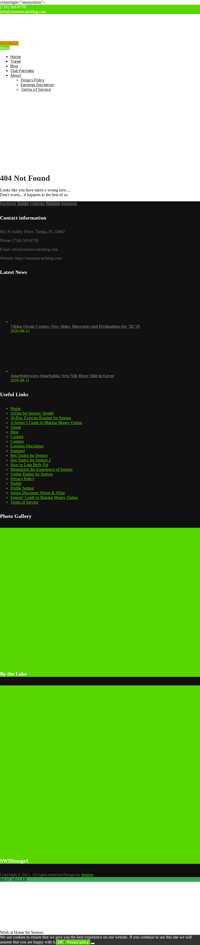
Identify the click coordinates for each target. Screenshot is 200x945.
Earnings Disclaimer (37, 84)
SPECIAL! (9, 43)
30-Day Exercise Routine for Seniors (40, 418)
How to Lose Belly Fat (29, 464)
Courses (17, 441)
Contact (16, 436)
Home (15, 56)
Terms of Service (36, 89)
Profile (15, 483)
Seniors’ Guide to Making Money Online (44, 497)
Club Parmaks (22, 70)
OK (60, 942)
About (15, 75)
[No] (93, 943)
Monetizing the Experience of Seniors (41, 469)
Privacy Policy (32, 80)
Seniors (87, 874)
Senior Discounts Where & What (37, 493)
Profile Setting (22, 488)
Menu (5, 48)
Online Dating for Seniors (31, 474)
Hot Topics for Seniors (29, 455)
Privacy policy (78, 942)
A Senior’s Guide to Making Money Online (46, 422)
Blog (14, 66)
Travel (15, 61)
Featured (17, 450)
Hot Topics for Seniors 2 (30, 460)
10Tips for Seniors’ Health (32, 413)
